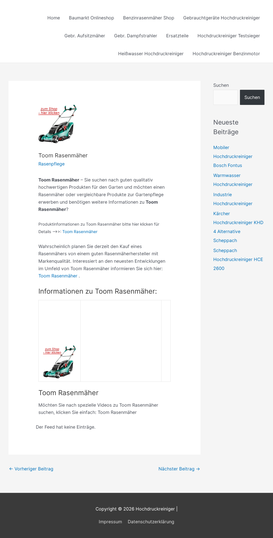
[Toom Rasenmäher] (59, 361)
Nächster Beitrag (179, 468)
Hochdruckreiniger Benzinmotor (226, 53)
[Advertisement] (121, 333)
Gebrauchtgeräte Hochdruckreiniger (221, 17)
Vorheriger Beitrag (31, 468)
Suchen (221, 85)
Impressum (110, 521)
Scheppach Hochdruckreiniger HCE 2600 (238, 259)
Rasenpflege (51, 164)
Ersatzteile (177, 35)
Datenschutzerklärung (151, 521)
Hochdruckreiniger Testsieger (228, 35)
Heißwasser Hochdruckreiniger (151, 53)
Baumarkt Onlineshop (91, 17)
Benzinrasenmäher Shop (148, 17)
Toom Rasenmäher (79, 231)
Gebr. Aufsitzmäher (84, 35)
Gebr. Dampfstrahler (135, 35)
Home (53, 17)
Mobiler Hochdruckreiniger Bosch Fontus (233, 156)
